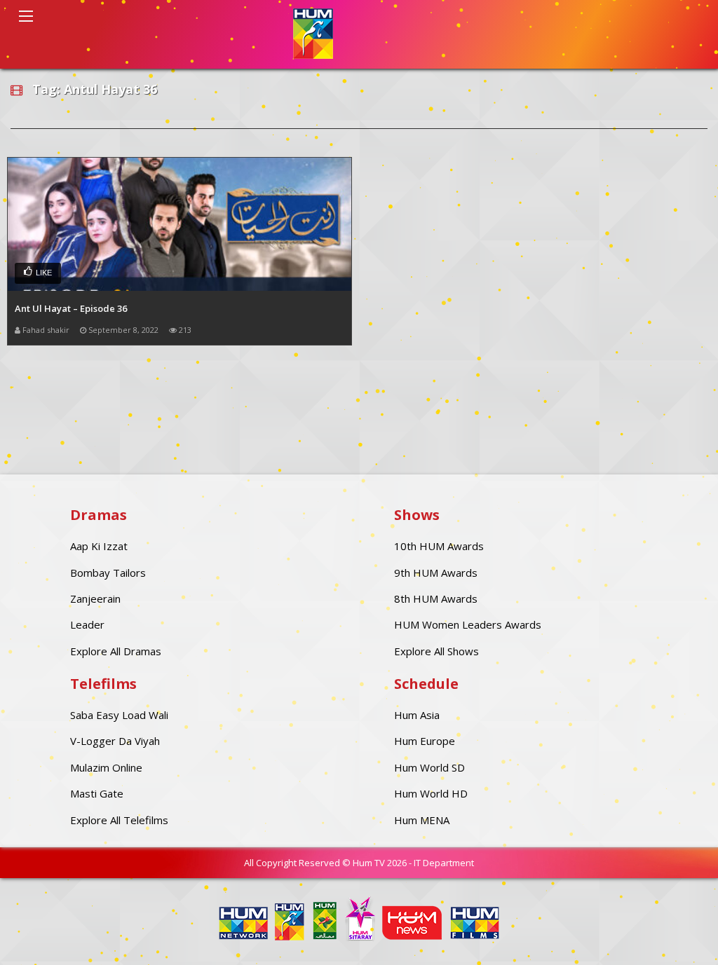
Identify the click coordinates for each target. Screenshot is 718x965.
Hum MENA (421, 820)
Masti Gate (96, 793)
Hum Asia (417, 715)
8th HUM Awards (435, 598)
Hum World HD (431, 793)
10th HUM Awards (439, 546)
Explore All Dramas (115, 651)
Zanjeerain (95, 598)
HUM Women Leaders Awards (467, 624)
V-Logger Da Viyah (115, 741)
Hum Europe (424, 741)
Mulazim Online (106, 767)
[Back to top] (672, 933)
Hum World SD (429, 767)
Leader (87, 624)
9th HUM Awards (435, 573)
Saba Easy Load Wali (119, 715)
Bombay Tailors (108, 573)
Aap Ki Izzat (99, 546)
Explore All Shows (436, 651)
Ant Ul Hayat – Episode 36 (71, 308)
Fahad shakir (45, 329)
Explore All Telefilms (119, 820)
